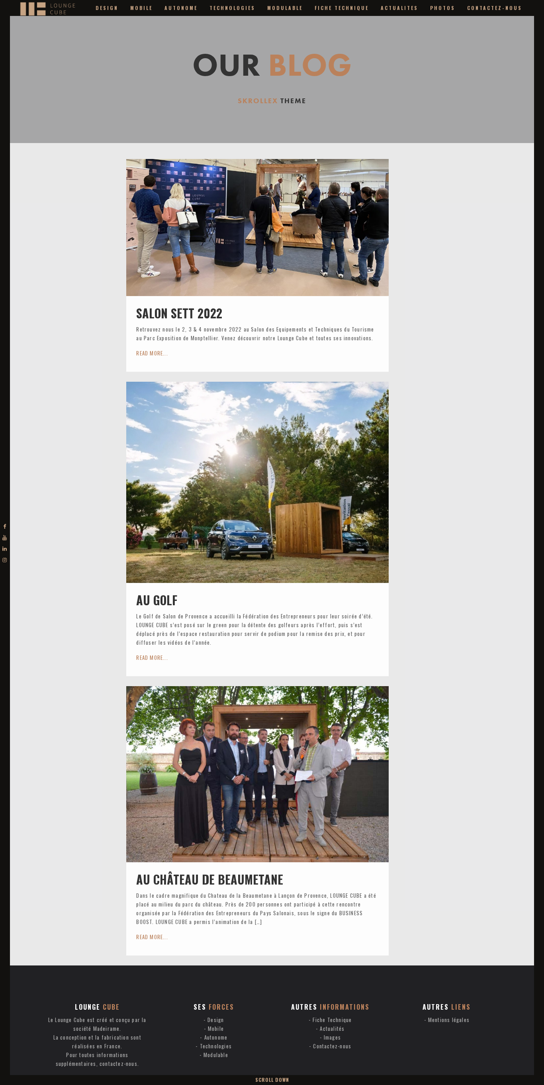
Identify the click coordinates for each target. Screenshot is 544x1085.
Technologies (232, 7)
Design (107, 7)
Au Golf (156, 600)
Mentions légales (449, 1020)
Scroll (272, 1079)
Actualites (399, 7)
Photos (442, 7)
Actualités (332, 1028)
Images (332, 1037)
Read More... (152, 353)
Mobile (141, 7)
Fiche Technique (332, 1020)
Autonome (181, 7)
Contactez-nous (494, 7)
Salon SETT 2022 (179, 313)
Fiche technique (342, 7)
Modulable (285, 7)
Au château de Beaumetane (209, 879)
